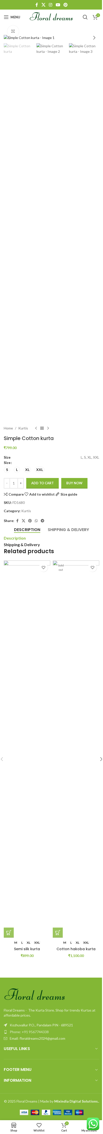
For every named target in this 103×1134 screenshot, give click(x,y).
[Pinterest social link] (65, 5)
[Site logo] (51, 17)
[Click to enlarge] (13, 31)
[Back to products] (42, 428)
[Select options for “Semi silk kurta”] (9, 933)
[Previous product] (36, 428)
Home (8, 428)
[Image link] (35, 995)
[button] (9, 38)
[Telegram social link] (42, 520)
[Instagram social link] (50, 5)
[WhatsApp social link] (36, 520)
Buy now (74, 483)
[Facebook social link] (37, 5)
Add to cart (42, 483)
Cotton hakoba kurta (76, 948)
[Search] (85, 17)
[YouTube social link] (58, 5)
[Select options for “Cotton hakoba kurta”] (58, 933)
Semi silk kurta (27, 948)
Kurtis (23, 428)
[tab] (27, 529)
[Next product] (48, 428)
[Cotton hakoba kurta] (76, 749)
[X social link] (43, 5)
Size (7, 462)
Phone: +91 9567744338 (29, 1032)
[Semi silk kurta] (27, 749)
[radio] (7, 470)
